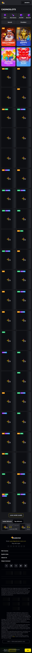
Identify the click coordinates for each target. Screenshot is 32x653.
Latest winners (7, 521)
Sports (27, 2)
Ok (28, 650)
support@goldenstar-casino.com (18, 541)
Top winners (18, 521)
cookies (9, 649)
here (14, 636)
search (10, 22)
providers (23, 22)
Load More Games (16, 515)
